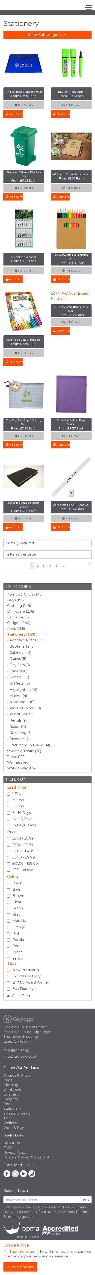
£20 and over (23, 870)
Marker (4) (18, 696)
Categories (18, 586)
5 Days (18, 806)
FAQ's (8, 1148)
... (63, 565)
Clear (16, 902)
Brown (18, 896)
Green (17, 908)
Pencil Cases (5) (22, 714)
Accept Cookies (20, 1267)
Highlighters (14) (23, 690)
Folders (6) (18, 671)
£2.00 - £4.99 (23, 851)
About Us (11, 1143)
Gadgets (10, 1099)
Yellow (18, 958)
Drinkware (12, 1089)
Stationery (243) (21, 634)
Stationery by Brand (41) (29, 745)
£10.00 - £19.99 (25, 863)
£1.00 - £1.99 (22, 845)
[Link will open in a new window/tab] (6, 1173)
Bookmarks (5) (22, 646)
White (17, 952)
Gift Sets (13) (19, 683)
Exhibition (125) (20, 617)
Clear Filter (20, 996)
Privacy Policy (15, 1152)
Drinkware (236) (20, 611)
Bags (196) (15, 600)
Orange (18, 927)
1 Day (16, 794)
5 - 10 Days (21, 813)
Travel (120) (16, 757)
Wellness (10, 1123)
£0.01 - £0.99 (23, 838)
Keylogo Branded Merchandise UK (21, 7)
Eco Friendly (22, 989)
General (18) (19, 677)
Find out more (15, 1252)
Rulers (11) (17, 727)
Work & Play (13, 1128)
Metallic (19, 921)
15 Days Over (24, 825)
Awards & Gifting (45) (24, 594)
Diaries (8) (17, 659)
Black (17, 883)
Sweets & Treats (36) (24, 751)
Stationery (12, 1108)
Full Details (25, 105)
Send (86, 1199)
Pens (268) (16, 629)
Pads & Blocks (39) (25, 708)
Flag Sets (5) (19, 665)
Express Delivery (26, 976)
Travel (8, 1118)
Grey (16, 914)
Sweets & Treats (16, 1113)
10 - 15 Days (22, 819)
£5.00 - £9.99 (23, 857)
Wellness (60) (18, 762)
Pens (7, 1104)
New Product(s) (25, 970)
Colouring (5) (20, 733)
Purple (18, 940)
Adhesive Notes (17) (26, 640)
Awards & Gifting (17, 1075)
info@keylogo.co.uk (20, 1056)
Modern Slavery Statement (26, 1157)
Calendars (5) (20, 653)
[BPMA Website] (40, 1231)
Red (15, 946)
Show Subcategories (46, 35)
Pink (16, 933)
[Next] (90, 563)
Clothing (10, 1085)
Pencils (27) (18, 720)
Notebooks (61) (22, 702)
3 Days (18, 800)
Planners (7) (19, 739)
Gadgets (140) (18, 623)
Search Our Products (21, 1068)
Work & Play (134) (21, 768)
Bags (7, 1080)
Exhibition (12, 1094)
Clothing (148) (19, 606)
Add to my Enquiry (16, 114)
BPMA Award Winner (30, 982)
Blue (16, 889)
